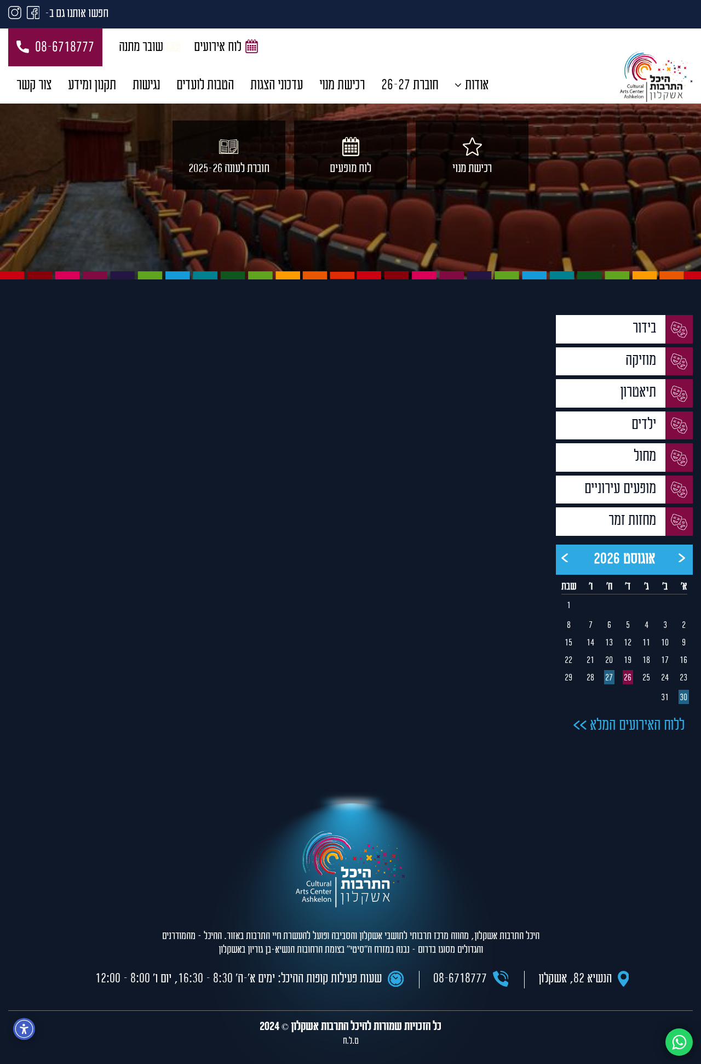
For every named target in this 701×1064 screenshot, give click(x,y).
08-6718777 (64, 48)
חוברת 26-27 (409, 86)
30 (683, 698)
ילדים (645, 425)
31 (665, 698)
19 (627, 661)
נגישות (146, 86)
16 (683, 661)
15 (568, 643)
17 (665, 661)
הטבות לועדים (205, 86)
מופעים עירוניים (621, 489)
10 (665, 643)
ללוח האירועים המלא (636, 726)
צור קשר (33, 86)
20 (609, 661)
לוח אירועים (218, 47)
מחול (646, 457)
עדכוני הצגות (276, 86)
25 (646, 678)
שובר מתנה (141, 47)
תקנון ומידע (92, 86)
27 (609, 678)
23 (683, 678)
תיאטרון (639, 393)
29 (568, 678)
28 (590, 678)
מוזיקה (642, 361)
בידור (646, 329)
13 (609, 643)
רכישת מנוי (342, 86)
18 (646, 661)
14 (590, 643)
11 (646, 643)
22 (568, 661)
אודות (477, 86)
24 (665, 678)
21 (590, 661)
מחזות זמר (633, 521)
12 (627, 643)
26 (627, 678)
